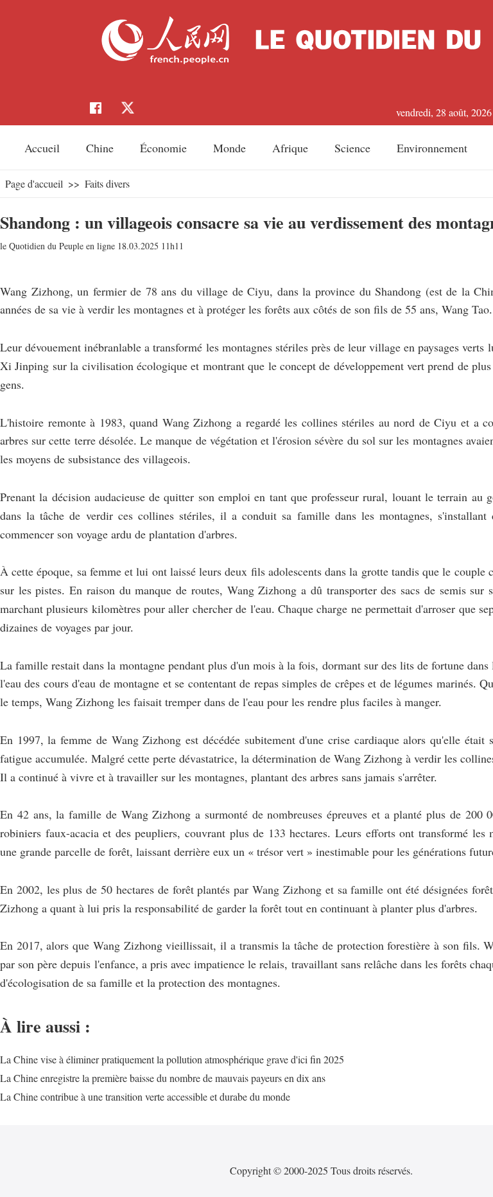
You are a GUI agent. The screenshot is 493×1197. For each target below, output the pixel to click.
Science (352, 147)
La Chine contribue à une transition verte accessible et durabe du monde (145, 1096)
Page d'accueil (34, 183)
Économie (163, 147)
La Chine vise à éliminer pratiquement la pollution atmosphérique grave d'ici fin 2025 (172, 1059)
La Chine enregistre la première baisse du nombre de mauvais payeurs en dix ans (162, 1078)
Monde (229, 147)
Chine (100, 147)
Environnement (432, 147)
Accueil (42, 147)
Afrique (290, 147)
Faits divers (107, 183)
